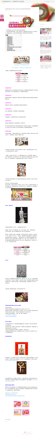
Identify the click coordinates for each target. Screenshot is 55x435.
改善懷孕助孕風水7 (10, 43)
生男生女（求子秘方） (8, 419)
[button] (5, 11)
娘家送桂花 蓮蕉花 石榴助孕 (11, 50)
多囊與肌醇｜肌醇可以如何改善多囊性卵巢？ (45, 48)
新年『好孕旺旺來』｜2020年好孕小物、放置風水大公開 (21, 67)
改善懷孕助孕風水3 (10, 39)
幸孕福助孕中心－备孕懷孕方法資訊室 (13, 1)
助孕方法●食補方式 (10, 48)
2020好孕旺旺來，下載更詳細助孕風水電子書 (21, 64)
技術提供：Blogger (28, 432)
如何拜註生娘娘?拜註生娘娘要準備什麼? (11, 360)
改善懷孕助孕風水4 (10, 40)
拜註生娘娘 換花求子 (10, 49)
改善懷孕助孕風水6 (10, 42)
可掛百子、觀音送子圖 (10, 44)
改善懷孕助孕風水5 (10, 41)
